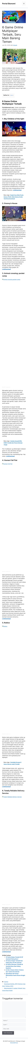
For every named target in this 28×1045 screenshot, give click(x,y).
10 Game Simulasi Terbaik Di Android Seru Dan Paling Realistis (14, 966)
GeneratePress (14, 1042)
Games (6, 981)
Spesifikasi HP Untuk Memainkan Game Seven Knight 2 (15, 975)
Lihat (11, 95)
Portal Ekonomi (8, 4)
